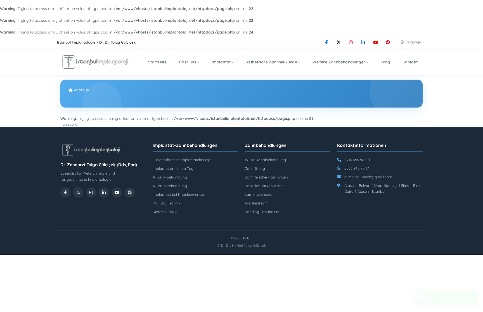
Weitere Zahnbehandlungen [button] (339, 62)
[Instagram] (351, 42)
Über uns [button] (187, 62)
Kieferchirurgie (165, 211)
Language (413, 42)
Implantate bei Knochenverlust (178, 194)
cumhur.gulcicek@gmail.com (368, 177)
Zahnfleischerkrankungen (266, 177)
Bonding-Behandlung (263, 211)
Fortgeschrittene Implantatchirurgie (182, 160)
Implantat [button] (221, 62)
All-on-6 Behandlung (170, 186)
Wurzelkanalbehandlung (265, 160)
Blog (385, 62)
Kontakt (410, 62)
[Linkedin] (363, 42)
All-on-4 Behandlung (170, 177)
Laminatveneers (258, 194)
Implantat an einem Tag (173, 168)
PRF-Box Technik (167, 203)
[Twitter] (339, 42)
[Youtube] (375, 42)
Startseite (157, 62)
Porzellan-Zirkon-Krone (265, 186)
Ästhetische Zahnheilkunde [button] (271, 62)
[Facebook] (326, 42)
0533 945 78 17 (356, 168)
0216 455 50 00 (357, 160)
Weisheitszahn (257, 203)
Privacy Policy (241, 238)
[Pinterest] (388, 42)
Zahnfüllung (255, 168)
